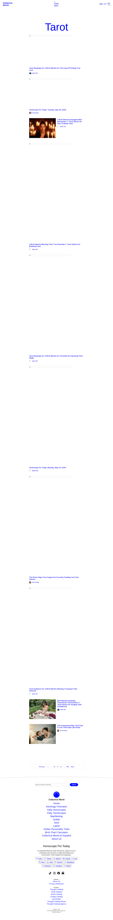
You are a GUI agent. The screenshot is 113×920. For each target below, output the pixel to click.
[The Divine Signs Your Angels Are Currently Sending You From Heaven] (56, 525)
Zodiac (56, 819)
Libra (51, 862)
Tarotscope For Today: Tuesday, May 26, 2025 (47, 110)
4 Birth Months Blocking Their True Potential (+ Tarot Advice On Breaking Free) (54, 245)
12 (61, 767)
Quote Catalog (56, 894)
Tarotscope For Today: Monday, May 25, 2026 (47, 468)
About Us (56, 838)
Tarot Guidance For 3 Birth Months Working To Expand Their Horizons (53, 690)
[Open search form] (109, 4)
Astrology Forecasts (56, 806)
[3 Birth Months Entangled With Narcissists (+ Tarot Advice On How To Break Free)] (42, 128)
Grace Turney (35, 582)
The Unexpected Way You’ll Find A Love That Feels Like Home (70, 727)
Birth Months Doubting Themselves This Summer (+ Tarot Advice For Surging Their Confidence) (69, 704)
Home (56, 803)
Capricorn (47, 866)
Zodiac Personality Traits (57, 829)
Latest (56, 826)
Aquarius (59, 866)
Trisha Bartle (35, 113)
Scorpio (59, 862)
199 (67, 767)
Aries (40, 858)
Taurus (49, 858)
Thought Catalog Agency (56, 904)
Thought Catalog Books (56, 901)
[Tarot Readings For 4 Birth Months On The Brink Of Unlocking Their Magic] (56, 304)
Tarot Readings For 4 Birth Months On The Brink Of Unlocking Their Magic (56, 357)
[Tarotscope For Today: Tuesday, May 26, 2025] (56, 92)
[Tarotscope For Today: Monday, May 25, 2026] (56, 415)
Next (72, 767)
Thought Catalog (56, 889)
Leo (75, 858)
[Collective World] (56, 800)
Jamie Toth (35, 73)
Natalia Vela (35, 470)
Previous (42, 767)
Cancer (67, 858)
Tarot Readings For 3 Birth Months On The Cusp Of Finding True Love (54, 69)
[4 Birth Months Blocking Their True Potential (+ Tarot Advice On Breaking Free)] (56, 192)
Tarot (56, 822)
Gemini (58, 858)
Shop (105, 4)
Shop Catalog (56, 892)
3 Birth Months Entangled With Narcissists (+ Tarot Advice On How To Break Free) (69, 121)
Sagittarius (70, 862)
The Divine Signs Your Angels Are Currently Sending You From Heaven (54, 578)
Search (74, 784)
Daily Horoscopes (56, 809)
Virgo (43, 862)
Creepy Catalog (56, 897)
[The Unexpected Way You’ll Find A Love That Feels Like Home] (42, 734)
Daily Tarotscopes (56, 813)
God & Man (56, 899)
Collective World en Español (56, 835)
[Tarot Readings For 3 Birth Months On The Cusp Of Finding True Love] (56, 50)
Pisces (68, 866)
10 (54, 767)
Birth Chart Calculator (56, 832)
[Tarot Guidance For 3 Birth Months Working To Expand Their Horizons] (56, 636)
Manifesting (56, 816)
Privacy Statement (56, 884)
